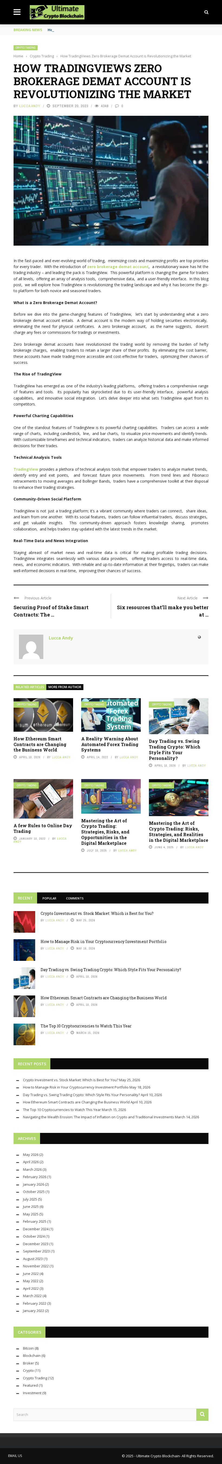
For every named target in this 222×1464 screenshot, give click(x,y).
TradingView (26, 469)
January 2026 (33, 1184)
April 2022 (31, 1288)
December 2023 (35, 1243)
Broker (28, 1363)
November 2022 (36, 1266)
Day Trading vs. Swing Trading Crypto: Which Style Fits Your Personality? (174, 749)
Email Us (15, 1455)
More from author (64, 687)
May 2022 (30, 1280)
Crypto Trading (25, 48)
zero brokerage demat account (118, 266)
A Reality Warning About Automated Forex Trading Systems (109, 744)
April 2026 (31, 1161)
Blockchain (32, 1355)
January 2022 (33, 1310)
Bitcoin (28, 1348)
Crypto (28, 1370)
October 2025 (34, 1191)
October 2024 (34, 1236)
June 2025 (31, 1206)
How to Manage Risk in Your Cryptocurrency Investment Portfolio (103, 941)
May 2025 (30, 1214)
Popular (49, 898)
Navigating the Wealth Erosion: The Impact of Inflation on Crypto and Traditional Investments (98, 1117)
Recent (25, 898)
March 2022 (32, 1295)
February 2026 (34, 1176)
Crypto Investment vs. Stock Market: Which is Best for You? (97, 913)
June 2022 (31, 1273)
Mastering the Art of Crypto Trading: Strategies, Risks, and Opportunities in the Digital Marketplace (105, 832)
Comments (75, 898)
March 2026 (32, 1169)
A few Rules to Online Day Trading (43, 828)
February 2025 (34, 1221)
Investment (32, 1392)
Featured (30, 1385)
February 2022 (34, 1303)
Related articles (30, 687)
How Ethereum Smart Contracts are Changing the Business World (40, 744)
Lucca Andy (29, 106)
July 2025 (30, 1199)
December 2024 (35, 1228)
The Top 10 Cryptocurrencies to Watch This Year (86, 1025)
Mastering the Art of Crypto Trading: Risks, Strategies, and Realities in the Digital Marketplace (178, 831)
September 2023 (36, 1251)
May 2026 (30, 1154)
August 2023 (33, 1258)
